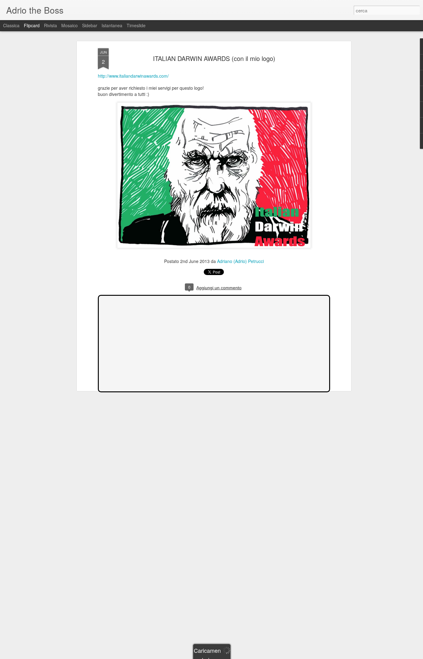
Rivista (50, 25)
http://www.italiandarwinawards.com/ (133, 76)
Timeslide (136, 25)
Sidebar (89, 25)
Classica (11, 25)
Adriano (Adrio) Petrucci (240, 261)
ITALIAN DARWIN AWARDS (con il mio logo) (214, 58)
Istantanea (112, 25)
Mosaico (69, 25)
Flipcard (32, 25)
